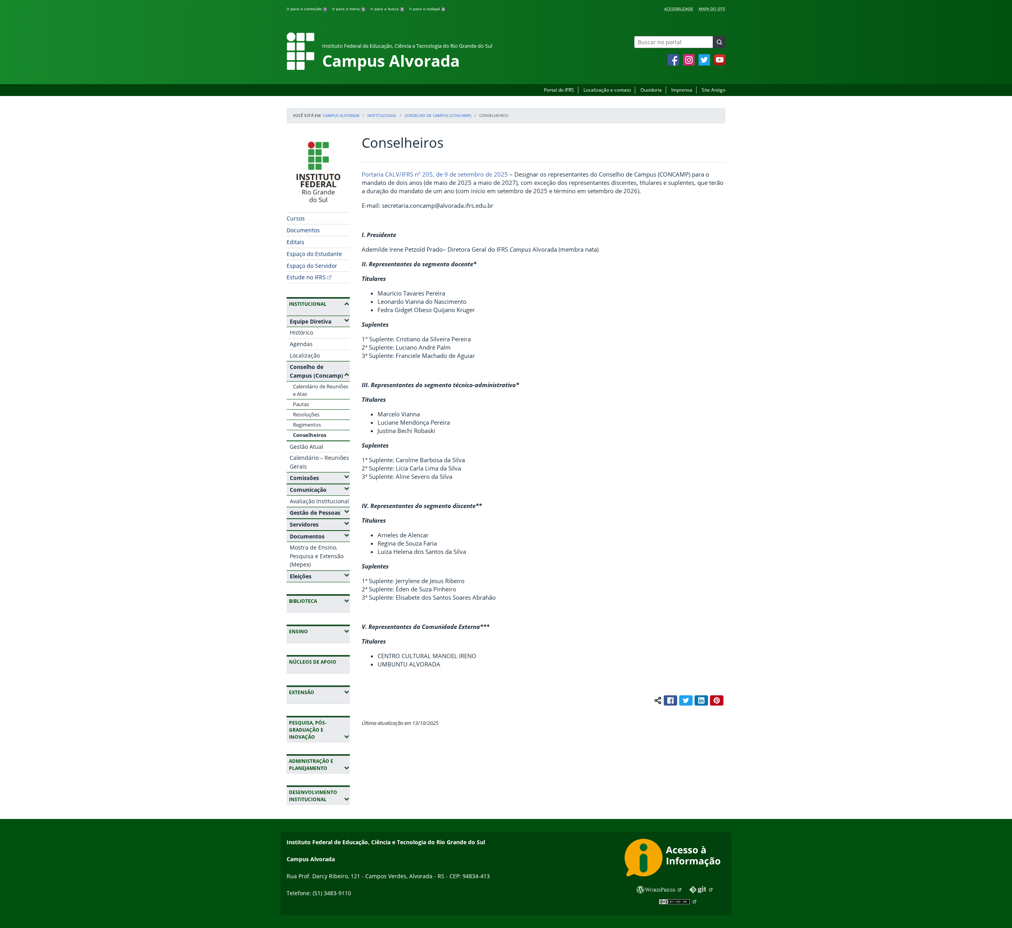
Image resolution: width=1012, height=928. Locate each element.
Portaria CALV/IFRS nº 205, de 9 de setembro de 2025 (435, 174)
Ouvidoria (651, 90)
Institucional (381, 115)
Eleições (320, 576)
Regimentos (307, 424)
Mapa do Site (712, 8)
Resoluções (306, 414)
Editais (295, 242)
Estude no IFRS (306, 277)
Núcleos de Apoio (312, 662)
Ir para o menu (348, 8)
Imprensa (681, 90)
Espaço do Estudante (314, 254)
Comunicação (320, 489)
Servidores (320, 524)
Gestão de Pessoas (320, 512)
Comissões (320, 478)
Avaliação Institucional (319, 501)
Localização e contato (607, 90)
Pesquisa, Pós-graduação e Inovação (319, 729)
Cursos (296, 218)
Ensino (319, 631)
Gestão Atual (306, 446)
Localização (305, 355)
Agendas (301, 344)
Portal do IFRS (559, 90)
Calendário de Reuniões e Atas (320, 390)
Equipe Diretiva (320, 321)
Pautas (301, 404)
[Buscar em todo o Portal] (719, 42)
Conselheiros (309, 435)
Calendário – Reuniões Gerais (319, 462)
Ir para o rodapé (426, 8)
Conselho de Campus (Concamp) (437, 115)
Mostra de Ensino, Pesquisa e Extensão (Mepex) (317, 556)
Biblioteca (319, 600)
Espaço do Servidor (312, 265)
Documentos (303, 230)
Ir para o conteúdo (306, 8)
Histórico (301, 332)
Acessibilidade (678, 8)
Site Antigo (713, 90)
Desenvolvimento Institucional (319, 796)
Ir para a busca (386, 8)
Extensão (319, 692)
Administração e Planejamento (319, 765)
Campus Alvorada (341, 115)
